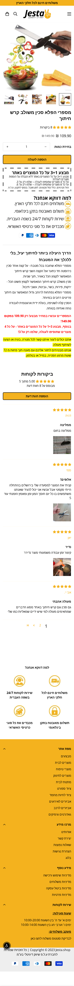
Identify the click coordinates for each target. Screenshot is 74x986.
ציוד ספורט (64, 788)
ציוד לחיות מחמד (60, 795)
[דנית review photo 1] (62, 445)
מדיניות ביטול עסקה (58, 888)
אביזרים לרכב (62, 808)
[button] (7, 14)
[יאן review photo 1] (62, 567)
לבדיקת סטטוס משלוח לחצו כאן (51, 938)
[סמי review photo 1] (62, 512)
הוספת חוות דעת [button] (37, 396)
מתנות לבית (63, 782)
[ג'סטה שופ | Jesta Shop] (37, 14)
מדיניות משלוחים (60, 882)
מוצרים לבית (63, 763)
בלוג (68, 858)
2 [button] (40, 625)
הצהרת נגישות (62, 851)
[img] (62, 410)
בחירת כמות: (62, 147)
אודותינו (66, 832)
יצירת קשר (64, 838)
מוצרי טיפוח (63, 769)
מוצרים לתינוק (62, 775)
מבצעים (66, 756)
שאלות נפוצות (62, 845)
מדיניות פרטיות (61, 895)
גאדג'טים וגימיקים (60, 814)
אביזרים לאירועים (60, 801)
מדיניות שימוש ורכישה (57, 875)
